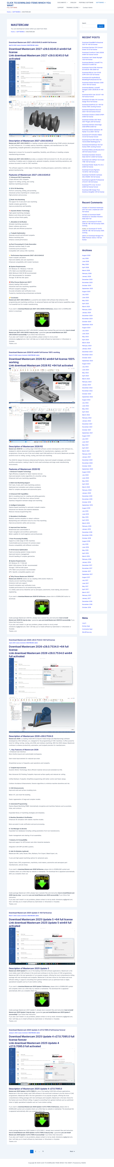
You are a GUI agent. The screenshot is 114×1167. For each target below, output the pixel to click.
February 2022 (86, 418)
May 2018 (85, 550)
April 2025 (85, 303)
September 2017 (87, 574)
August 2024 (86, 327)
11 (43, 1151)
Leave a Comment (21, 45)
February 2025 (86, 309)
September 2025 (87, 288)
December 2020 (87, 460)
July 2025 (85, 294)
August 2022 (86, 400)
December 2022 (87, 388)
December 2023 (87, 351)
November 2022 (87, 391)
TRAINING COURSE (72, 7)
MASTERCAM (30, 45)
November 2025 (87, 282)
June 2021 (85, 442)
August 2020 (86, 472)
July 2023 (85, 367)
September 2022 (87, 397)
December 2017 (87, 565)
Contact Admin (87, 7)
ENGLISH (73, 2)
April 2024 (85, 339)
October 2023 (86, 357)
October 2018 (86, 538)
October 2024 (86, 321)
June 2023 (85, 370)
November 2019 (87, 499)
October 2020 (86, 466)
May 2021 (85, 445)
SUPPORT (61, 7)
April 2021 (85, 448)
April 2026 (85, 267)
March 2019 (86, 523)
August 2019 (86, 508)
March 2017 (86, 592)
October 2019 (86, 502)
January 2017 (86, 598)
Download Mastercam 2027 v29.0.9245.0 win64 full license (33, 42)
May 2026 (85, 264)
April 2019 (85, 520)
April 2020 (85, 484)
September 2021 (87, 433)
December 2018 (87, 532)
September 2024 (87, 324)
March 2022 (86, 415)
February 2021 (86, 454)
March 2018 (86, 556)
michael (84, 207)
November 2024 (87, 318)
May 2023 (85, 373)
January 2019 (86, 529)
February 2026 (86, 273)
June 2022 (85, 406)
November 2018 (87, 535)
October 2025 (86, 285)
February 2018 (86, 559)
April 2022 (85, 412)
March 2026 (86, 270)
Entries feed (86, 626)
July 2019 (85, 511)
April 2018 (85, 553)
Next (72, 1151)
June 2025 (85, 297)
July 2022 (85, 403)
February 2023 (86, 382)
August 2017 (86, 577)
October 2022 (86, 394)
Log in (84, 623)
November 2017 (87, 568)
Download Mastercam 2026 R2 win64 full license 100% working (34, 352)
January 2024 (86, 348)
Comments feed (87, 629)
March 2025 (86, 306)
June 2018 (85, 547)
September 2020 (87, 469)
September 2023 (87, 361)
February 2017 (86, 595)
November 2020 (87, 463)
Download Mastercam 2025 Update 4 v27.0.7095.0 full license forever (37, 1030)
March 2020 (86, 487)
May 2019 (85, 517)
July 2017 (85, 580)
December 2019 (87, 496)
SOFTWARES (100, 2)
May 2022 (85, 409)
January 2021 (86, 457)
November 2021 (87, 427)
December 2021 (87, 424)
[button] (67, 2)
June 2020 (85, 478)
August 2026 (86, 255)
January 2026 (86, 276)
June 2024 (85, 333)
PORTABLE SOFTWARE (86, 2)
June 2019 (85, 514)
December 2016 (87, 601)
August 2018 (86, 541)
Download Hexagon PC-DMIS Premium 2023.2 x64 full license (93, 238)
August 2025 (86, 291)
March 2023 (86, 379)
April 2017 (85, 589)
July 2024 (85, 330)
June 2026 (85, 261)
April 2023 (85, 376)
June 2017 (85, 583)
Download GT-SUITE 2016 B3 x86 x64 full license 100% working (93, 223)
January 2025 (86, 312)
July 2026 (85, 258)
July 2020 (85, 475)
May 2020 (85, 481)
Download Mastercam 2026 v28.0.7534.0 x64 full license (32, 640)
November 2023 (87, 354)
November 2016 (87, 604)
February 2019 (86, 526)
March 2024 (86, 342)
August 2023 (86, 364)
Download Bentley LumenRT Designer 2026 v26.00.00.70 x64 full (92, 89)
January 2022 (86, 421)
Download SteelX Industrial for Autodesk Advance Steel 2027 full (92, 216)
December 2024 (87, 315)
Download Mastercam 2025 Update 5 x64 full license (30, 913)
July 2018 (85, 544)
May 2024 (85, 336)
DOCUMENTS (62, 2)
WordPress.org (86, 632)
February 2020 (86, 490)
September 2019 (87, 505)
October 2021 (86, 430)
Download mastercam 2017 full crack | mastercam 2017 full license (92, 209)
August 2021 (86, 436)
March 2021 (86, 451)
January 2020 (86, 493)
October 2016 (86, 607)
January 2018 (86, 562)
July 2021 (85, 439)
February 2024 (86, 345)
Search (84, 23)
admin (84, 221)
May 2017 (85, 586)
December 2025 (87, 279)
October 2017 (86, 571)
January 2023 (86, 385)
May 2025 (85, 300)
